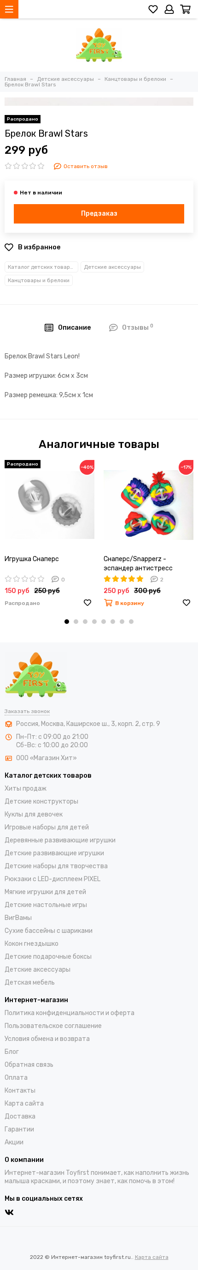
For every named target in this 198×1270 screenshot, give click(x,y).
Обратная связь (29, 1065)
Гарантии (19, 1129)
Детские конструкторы (41, 801)
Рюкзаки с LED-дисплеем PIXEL (52, 879)
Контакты (20, 1091)
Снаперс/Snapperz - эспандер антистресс (138, 563)
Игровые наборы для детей (47, 827)
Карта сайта (24, 1103)
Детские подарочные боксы (48, 957)
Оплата (16, 1078)
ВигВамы (18, 918)
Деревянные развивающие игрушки (60, 840)
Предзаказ (99, 214)
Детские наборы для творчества (56, 866)
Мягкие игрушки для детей (45, 892)
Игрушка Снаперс (32, 559)
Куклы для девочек (34, 814)
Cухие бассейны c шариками (49, 931)
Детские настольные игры (46, 905)
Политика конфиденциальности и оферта (69, 1013)
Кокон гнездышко (31, 944)
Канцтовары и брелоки (39, 280)
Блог (12, 1052)
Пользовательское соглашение (53, 1026)
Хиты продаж (26, 788)
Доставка (20, 1116)
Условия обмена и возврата (47, 1039)
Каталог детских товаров (42, 267)
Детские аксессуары (112, 267)
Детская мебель (30, 982)
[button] (66, 621)
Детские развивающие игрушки (54, 853)
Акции (14, 1142)
